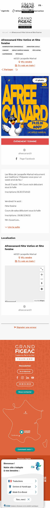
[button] (33, 5)
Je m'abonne (25, 371)
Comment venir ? (25, 449)
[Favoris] (27, 5)
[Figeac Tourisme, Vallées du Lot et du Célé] (28, 9)
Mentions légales (24, 459)
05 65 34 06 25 (25, 384)
